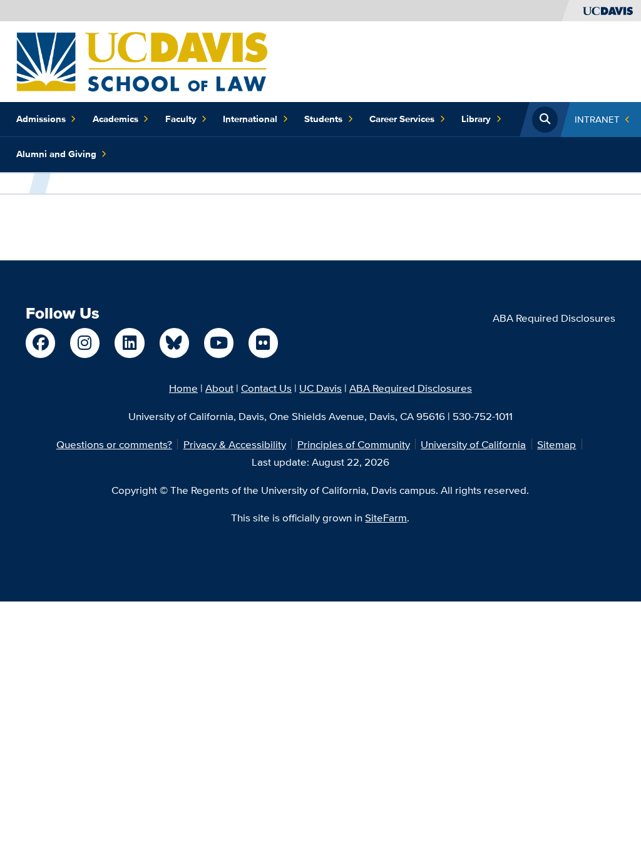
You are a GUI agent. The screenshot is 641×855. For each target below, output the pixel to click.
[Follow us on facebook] (40, 342)
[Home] (141, 60)
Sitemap (556, 444)
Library (476, 119)
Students (323, 119)
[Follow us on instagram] (85, 342)
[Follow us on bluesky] (174, 342)
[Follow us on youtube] (218, 342)
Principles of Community (353, 444)
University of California (473, 444)
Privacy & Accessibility (234, 444)
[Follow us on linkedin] (129, 342)
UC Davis (320, 388)
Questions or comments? (114, 444)
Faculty (181, 119)
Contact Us (266, 388)
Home (183, 388)
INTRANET (597, 119)
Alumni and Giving (56, 154)
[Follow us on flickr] (263, 342)
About (219, 388)
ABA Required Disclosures (554, 317)
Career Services (401, 119)
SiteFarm (386, 517)
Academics (115, 119)
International (250, 119)
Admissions (41, 119)
